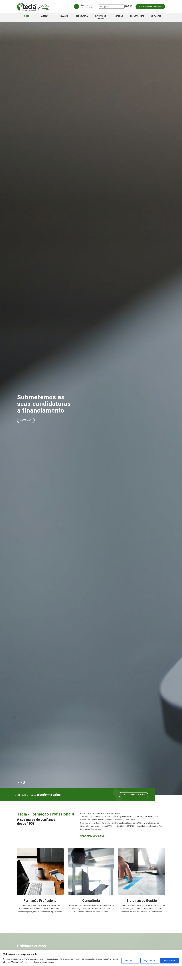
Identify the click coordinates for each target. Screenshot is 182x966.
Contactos (156, 16)
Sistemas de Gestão (100, 17)
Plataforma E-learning (150, 6)
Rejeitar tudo (149, 960)
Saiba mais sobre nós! (92, 836)
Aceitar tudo (169, 960)
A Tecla (44, 16)
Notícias (119, 16)
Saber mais (25, 420)
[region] (91, 958)
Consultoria (82, 16)
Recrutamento (137, 16)
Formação (63, 16)
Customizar (130, 960)
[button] (18, 782)
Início (26, 16)
